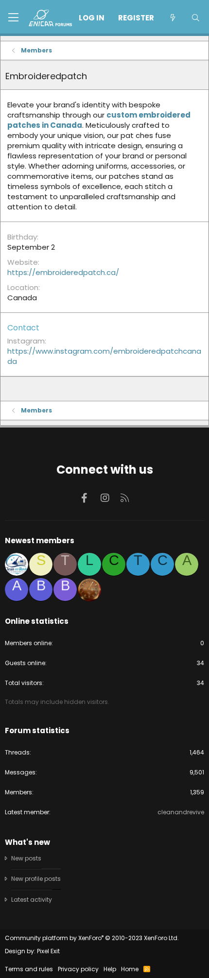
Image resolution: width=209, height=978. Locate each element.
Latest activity (31, 899)
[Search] (195, 18)
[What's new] (172, 18)
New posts (26, 858)
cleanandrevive (180, 812)
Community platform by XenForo (92, 938)
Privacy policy (78, 969)
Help (110, 969)
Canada (22, 297)
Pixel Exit (48, 951)
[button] (13, 18)
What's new (27, 842)
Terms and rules (29, 969)
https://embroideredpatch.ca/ (63, 272)
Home (130, 969)
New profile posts (36, 879)
